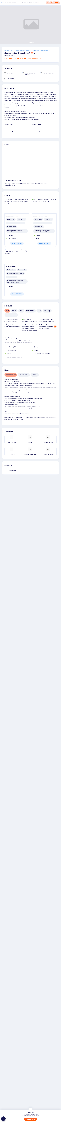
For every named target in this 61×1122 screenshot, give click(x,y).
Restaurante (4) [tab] (24, 375)
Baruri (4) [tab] (34, 375)
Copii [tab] (39, 311)
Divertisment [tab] (30, 311)
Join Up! (6, 50)
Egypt (12, 50)
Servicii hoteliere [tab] (11, 315)
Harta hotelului (12, 470)
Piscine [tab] (14, 311)
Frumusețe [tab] (47, 311)
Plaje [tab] (7, 311)
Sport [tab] (21, 311)
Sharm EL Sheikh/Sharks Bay (24, 50)
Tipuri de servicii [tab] (11, 375)
